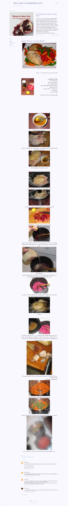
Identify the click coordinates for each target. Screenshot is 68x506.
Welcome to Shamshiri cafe (27, 3)
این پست (30, 206)
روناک (25, 479)
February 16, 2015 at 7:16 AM (28, 492)
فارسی (21, 5)
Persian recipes (12, 43)
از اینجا (40, 72)
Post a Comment (24, 494)
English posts (16, 5)
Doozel (25, 488)
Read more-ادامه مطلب (54, 34)
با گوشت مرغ (12, 45)
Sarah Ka (26, 472)
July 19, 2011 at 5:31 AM (27, 469)
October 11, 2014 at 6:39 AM (28, 476)
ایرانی (10, 44)
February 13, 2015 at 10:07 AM (28, 485)
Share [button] (11, 38)
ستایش (25, 462)
